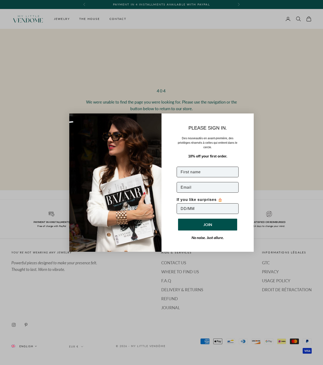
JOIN (207, 224)
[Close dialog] (248, 118)
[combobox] (23, 346)
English (26, 346)
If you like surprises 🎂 (200, 200)
